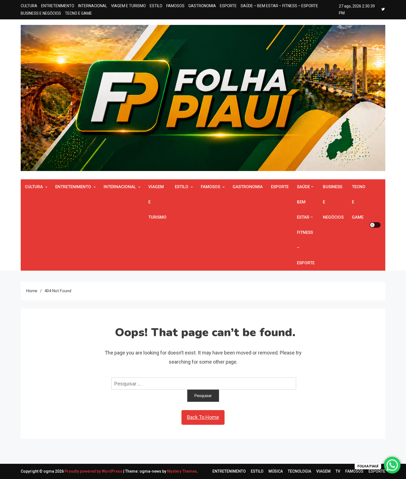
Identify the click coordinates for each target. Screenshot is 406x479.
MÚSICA (275, 471)
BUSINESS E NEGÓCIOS (41, 13)
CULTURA (29, 6)
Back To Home (203, 417)
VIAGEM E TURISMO (128, 6)
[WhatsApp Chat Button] (392, 465)
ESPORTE (228, 6)
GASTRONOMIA (202, 6)
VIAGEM (323, 471)
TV (338, 471)
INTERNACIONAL (92, 6)
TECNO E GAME (78, 13)
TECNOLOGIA (299, 471)
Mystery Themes (182, 471)
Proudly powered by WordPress (94, 471)
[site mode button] (375, 225)
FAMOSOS (175, 6)
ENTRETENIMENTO (57, 6)
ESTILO (156, 6)
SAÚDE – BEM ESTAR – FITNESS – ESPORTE (279, 6)
